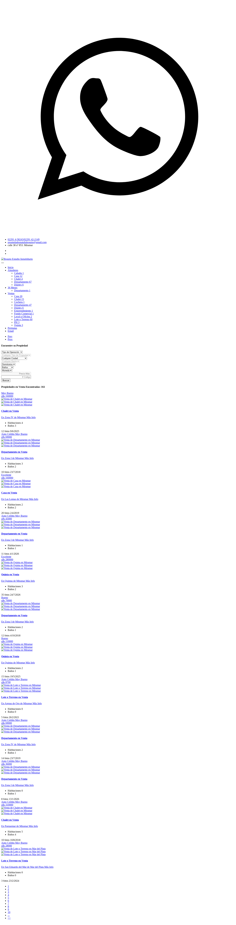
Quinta (18, 325)
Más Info (31, 417)
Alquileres (13, 270)
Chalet (18, 279)
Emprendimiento (23, 310)
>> (9, 918)
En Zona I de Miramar (13, 458)
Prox (10, 339)
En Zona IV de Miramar (13, 417)
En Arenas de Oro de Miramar (17, 703)
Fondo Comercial (24, 313)
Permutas (12, 328)
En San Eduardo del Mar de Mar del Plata (22, 867)
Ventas (11, 293)
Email (11, 331)
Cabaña (19, 273)
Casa (18, 276)
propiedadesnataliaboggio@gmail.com (27, 242)
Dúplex (19, 284)
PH (16, 322)
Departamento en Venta (14, 452)
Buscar (6, 380)
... (9, 915)
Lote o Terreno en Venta (14, 697)
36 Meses (12, 287)
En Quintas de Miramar (13, 581)
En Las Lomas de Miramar (15, 499)
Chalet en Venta (10, 411)
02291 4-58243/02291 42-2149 (23, 239)
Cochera (19, 302)
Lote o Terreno (23, 319)
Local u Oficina (23, 316)
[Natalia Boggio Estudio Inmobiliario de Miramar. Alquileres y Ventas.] (17, 259)
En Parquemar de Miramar (15, 826)
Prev (10, 336)
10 (9, 912)
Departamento (23, 281)
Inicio (10, 267)
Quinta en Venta (10, 574)
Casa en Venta (9, 492)
